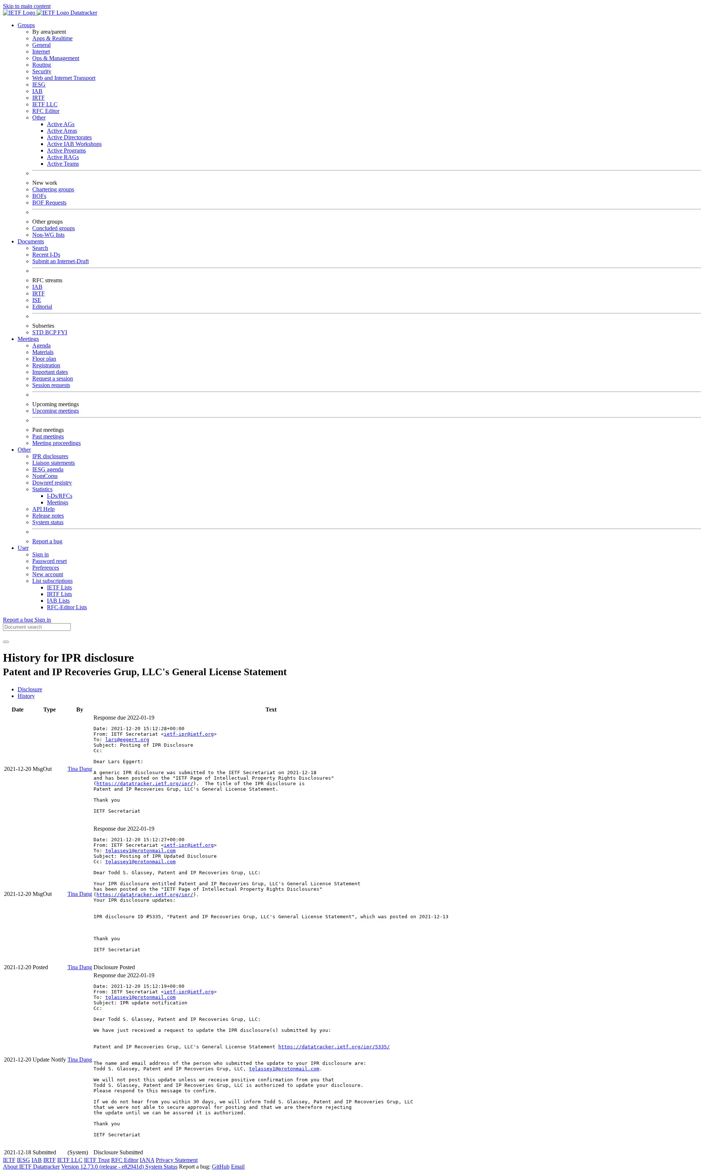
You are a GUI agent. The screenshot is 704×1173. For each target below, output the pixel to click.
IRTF (38, 98)
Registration (46, 365)
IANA (147, 1160)
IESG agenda (47, 469)
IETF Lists (59, 587)
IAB (37, 91)
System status (47, 522)
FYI (62, 332)
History (26, 696)
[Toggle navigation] (6, 642)
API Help (43, 509)
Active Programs (66, 150)
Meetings (57, 502)
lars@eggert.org (127, 739)
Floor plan (44, 359)
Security (41, 71)
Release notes (48, 515)
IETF (9, 1160)
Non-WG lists (48, 235)
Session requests (51, 385)
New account (47, 574)
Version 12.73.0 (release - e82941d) (103, 1166)
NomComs (45, 476)
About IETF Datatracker (31, 1166)
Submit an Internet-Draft (60, 261)
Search (40, 248)
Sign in (40, 554)
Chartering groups (53, 189)
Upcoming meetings (55, 411)
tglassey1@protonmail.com (140, 850)
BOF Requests (49, 202)
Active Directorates (69, 137)
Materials (43, 352)
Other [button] (24, 449)
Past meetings (48, 436)
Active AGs (60, 124)
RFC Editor (45, 111)
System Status (161, 1166)
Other (38, 117)
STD (38, 332)
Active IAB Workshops (74, 144)
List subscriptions (52, 581)
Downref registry (52, 482)
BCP (51, 332)
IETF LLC (45, 104)
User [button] (23, 548)
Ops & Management (55, 58)
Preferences (45, 568)
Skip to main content (27, 6)
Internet (41, 51)
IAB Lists (58, 600)
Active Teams (63, 164)
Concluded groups (53, 228)
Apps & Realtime (52, 38)
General (41, 45)
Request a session (52, 378)
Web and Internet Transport (63, 78)
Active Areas (62, 131)
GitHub (221, 1166)
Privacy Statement (177, 1160)
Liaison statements (53, 463)
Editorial (42, 307)
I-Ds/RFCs (59, 496)
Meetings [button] (28, 339)
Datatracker (83, 13)
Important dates (50, 372)
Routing (41, 65)
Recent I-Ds (46, 254)
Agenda (41, 345)
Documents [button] (31, 241)
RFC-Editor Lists (67, 607)
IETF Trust (97, 1160)
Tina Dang (79, 769)
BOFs (39, 196)
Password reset (49, 561)
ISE (36, 300)
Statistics (42, 489)
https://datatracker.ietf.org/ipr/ (144, 783)
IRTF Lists (59, 594)
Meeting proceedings (56, 443)
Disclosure (30, 689)
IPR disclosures (50, 456)
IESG (38, 84)
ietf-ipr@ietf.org (189, 734)
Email (238, 1166)
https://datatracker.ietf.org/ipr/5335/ (334, 1046)
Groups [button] (26, 25)
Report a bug (47, 541)
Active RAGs (63, 157)
